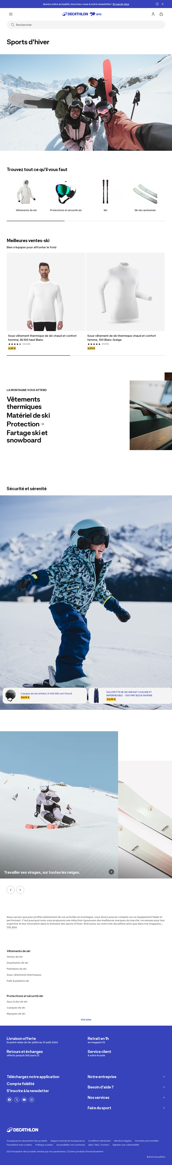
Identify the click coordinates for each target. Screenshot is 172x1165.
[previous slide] (11, 890)
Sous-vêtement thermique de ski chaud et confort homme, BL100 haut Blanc (42, 337)
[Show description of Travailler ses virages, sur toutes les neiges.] (111, 872)
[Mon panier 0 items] (161, 14)
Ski (105, 210)
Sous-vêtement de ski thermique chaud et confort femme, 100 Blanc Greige (122, 337)
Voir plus (86, 1019)
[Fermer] (162, 4)
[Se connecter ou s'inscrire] (153, 14)
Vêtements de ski (26, 210)
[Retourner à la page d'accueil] (82, 14)
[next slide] (20, 890)
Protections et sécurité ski (66, 210)
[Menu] (11, 14)
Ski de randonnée (145, 210)
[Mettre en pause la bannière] (157, 4)
